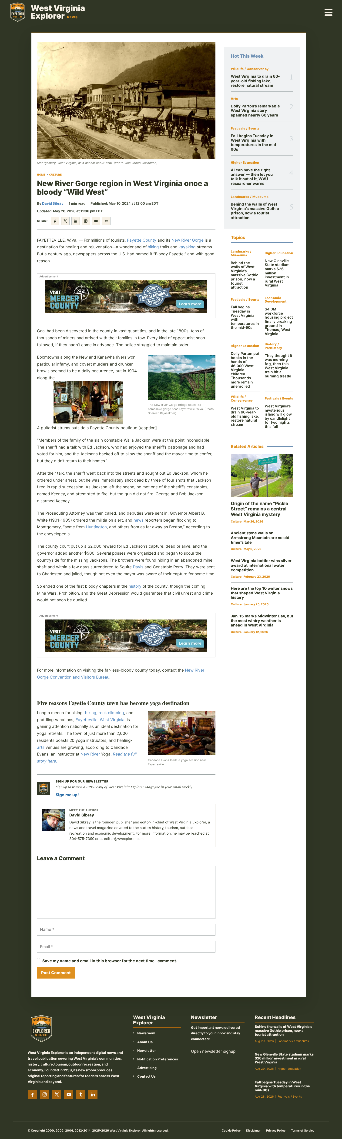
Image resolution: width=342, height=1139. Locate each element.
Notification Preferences (157, 1059)
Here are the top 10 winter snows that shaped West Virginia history (262, 593)
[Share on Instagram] (86, 221)
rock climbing (111, 712)
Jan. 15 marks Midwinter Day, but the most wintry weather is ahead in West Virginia (262, 620)
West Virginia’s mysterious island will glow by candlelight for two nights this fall (278, 416)
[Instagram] (44, 1094)
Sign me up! (67, 795)
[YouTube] (68, 1094)
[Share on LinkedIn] (75, 221)
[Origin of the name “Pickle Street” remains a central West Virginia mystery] (262, 475)
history (135, 586)
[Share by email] (96, 221)
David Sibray (53, 203)
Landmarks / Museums (249, 197)
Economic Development (276, 299)
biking (90, 712)
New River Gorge (187, 240)
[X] (56, 1094)
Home (41, 174)
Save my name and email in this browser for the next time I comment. (109, 961)
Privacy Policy (275, 1130)
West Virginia (112, 719)
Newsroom (146, 1033)
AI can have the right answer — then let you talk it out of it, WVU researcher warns (252, 177)
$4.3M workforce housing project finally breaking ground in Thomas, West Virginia (279, 321)
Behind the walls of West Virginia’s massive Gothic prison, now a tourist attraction (255, 211)
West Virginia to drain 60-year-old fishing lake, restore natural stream (255, 81)
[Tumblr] (80, 1094)
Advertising (147, 1068)
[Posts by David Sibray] (53, 820)
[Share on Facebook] (55, 221)
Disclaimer (253, 1130)
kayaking (187, 246)
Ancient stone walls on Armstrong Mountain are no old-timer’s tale (261, 537)
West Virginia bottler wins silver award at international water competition (261, 565)
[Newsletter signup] (43, 788)
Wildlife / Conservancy (249, 69)
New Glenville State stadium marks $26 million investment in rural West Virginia (284, 1058)
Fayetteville (86, 719)
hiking (153, 246)
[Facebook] (32, 1094)
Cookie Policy (231, 1130)
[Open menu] (328, 12)
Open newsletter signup (213, 1051)
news (139, 520)
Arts (234, 98)
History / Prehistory (273, 346)
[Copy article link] (106, 221)
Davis (138, 566)
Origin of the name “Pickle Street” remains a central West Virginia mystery (259, 509)
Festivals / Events (245, 128)
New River (90, 754)
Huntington (96, 526)
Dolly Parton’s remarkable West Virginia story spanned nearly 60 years (255, 110)
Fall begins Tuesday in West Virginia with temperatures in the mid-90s (254, 142)
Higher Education (245, 162)
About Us (145, 1042)
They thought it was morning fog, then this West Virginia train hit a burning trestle (278, 365)
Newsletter (146, 1050)
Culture (55, 174)
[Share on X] (65, 221)
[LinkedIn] (92, 1094)
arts (40, 747)
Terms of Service (302, 1130)
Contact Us (146, 1076)
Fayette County (141, 240)
